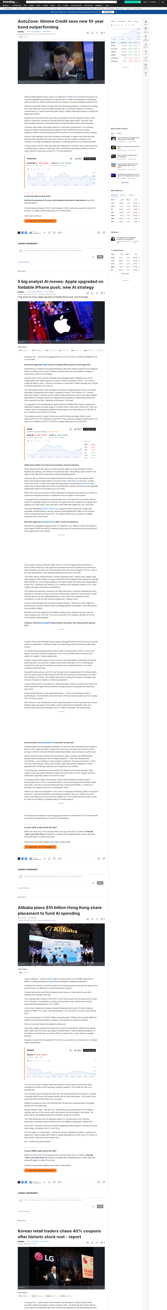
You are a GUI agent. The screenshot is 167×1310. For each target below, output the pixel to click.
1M (34, 169)
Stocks (136, 21)
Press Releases (137, 8)
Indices (113, 21)
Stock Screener (88, 5)
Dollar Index (114, 61)
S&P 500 (113, 52)
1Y (41, 169)
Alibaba (49, 979)
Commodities (26, 8)
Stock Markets (35, 8)
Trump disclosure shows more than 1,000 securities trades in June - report (127, 165)
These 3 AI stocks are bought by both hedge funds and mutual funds (128, 138)
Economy (55, 8)
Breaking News (8, 8)
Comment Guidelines (24, 262)
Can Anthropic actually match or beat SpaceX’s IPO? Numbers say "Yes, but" (128, 175)
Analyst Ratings (120, 8)
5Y (44, 169)
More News (125, 182)
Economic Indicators (46, 8)
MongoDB (46, 623)
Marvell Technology (50, 509)
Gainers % (123, 195)
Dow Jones (114, 49)
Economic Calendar (76, 5)
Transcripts (128, 8)
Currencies (19, 8)
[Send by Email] (54, 232)
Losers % (131, 195)
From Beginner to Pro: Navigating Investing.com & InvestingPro (125, 238)
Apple (45, 365)
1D (28, 169)
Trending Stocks (117, 250)
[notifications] (159, 2)
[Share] (87, 33)
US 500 (113, 45)
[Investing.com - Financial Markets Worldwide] (10, 2)
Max (48, 169)
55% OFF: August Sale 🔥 (133, 2)
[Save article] (92, 33)
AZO (75, 97)
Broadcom (86, 483)
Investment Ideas (100, 8)
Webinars (114, 232)
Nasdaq (113, 55)
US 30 (113, 42)
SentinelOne (47, 743)
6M (38, 169)
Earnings (91, 8)
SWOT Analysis (110, 8)
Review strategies (53, 431)
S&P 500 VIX (114, 58)
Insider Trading (74, 8)
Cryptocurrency (64, 8)
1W (31, 169)
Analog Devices (48, 522)
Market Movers (117, 190)
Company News (83, 8)
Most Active (114, 195)
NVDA (73, 481)
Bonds (129, 21)
